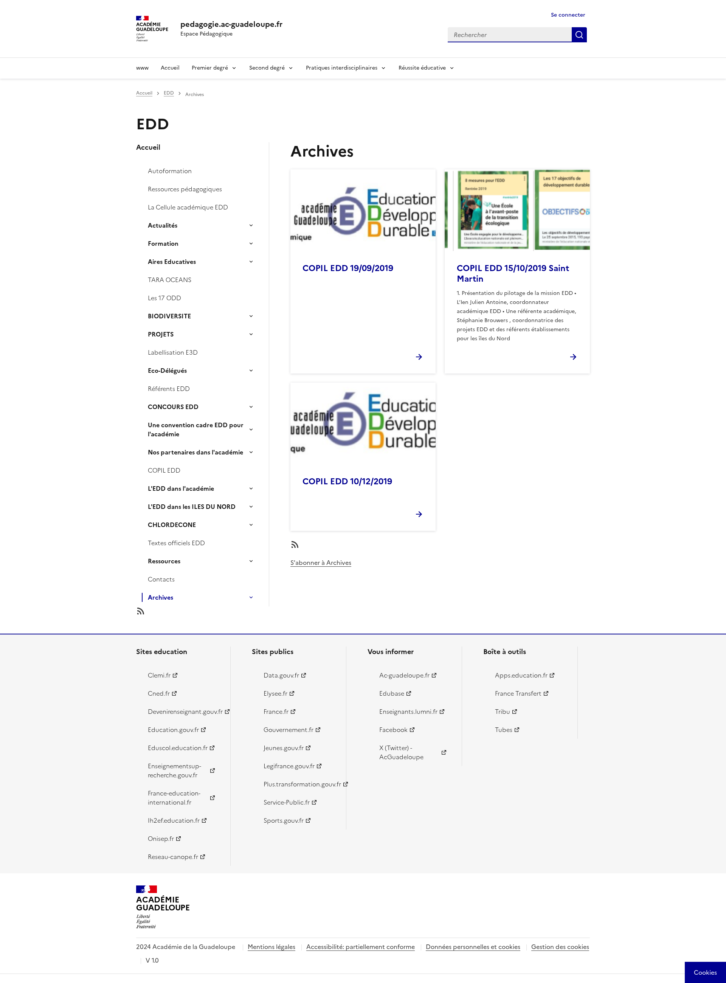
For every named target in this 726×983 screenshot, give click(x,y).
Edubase (391, 693)
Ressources (164, 561)
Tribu (502, 711)
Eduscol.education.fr (178, 747)
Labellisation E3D (173, 352)
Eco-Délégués (167, 370)
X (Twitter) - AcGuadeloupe (401, 752)
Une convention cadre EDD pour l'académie (196, 429)
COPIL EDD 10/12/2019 (347, 481)
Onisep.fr (161, 838)
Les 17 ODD (164, 297)
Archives (160, 597)
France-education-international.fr (174, 798)
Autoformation (170, 170)
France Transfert (518, 693)
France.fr (276, 711)
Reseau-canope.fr (173, 856)
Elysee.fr (275, 693)
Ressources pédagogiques (185, 189)
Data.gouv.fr (281, 675)
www (142, 68)
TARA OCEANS (169, 279)
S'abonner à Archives (320, 562)
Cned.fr (159, 693)
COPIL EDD (164, 470)
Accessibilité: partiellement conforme (360, 946)
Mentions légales (271, 946)
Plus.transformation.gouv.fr (300, 784)
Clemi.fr (159, 675)
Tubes (503, 729)
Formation (163, 243)
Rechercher (579, 34)
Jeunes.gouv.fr (284, 747)
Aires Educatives (172, 261)
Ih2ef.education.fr (174, 820)
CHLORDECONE (172, 524)
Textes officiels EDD (176, 542)
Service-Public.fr (287, 802)
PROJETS (161, 334)
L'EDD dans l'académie (181, 488)
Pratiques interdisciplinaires (341, 68)
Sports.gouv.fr (284, 820)
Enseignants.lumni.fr (408, 711)
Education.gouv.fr (173, 729)
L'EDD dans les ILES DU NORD (192, 506)
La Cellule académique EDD (188, 207)
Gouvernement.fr (288, 729)
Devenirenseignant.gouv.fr (185, 711)
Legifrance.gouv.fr (289, 766)
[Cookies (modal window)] (705, 972)
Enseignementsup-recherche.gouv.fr (174, 770)
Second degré (267, 68)
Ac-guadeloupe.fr (404, 675)
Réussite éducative (422, 68)
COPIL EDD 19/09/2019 (347, 268)
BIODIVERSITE (169, 316)
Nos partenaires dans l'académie (195, 452)
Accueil (170, 68)
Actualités (162, 225)
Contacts (161, 579)
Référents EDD (169, 388)
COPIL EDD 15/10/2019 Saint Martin (513, 273)
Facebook (393, 729)
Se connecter (568, 15)
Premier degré (210, 68)
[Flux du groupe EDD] (208, 611)
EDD (169, 93)
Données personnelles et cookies (473, 946)
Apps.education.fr (521, 675)
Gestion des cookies (560, 946)
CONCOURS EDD (173, 406)
